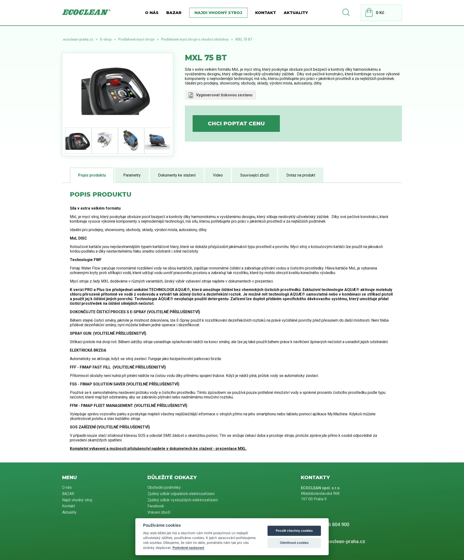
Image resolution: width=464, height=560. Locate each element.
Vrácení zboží (158, 512)
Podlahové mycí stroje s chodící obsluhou (195, 39)
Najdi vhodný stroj (218, 12)
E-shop (105, 39)
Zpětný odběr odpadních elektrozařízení (180, 493)
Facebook (155, 506)
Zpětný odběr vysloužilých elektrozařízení (182, 500)
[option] (117, 89)
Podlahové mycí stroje (136, 39)
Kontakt (265, 12)
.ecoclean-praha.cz (77, 39)
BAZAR (173, 12)
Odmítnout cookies (294, 543)
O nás (152, 12)
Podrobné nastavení (188, 548)
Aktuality (296, 12)
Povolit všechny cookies (294, 530)
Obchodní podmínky (164, 487)
